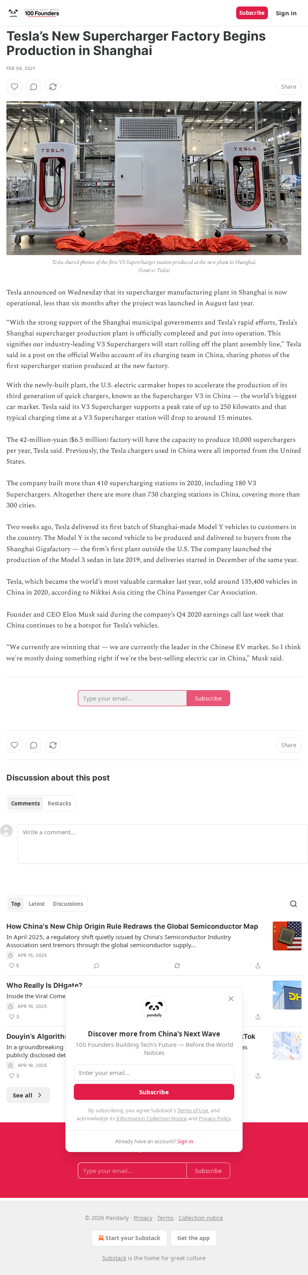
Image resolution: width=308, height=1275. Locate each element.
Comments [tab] (25, 803)
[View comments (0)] (34, 87)
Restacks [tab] (59, 803)
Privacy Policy (215, 1118)
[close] (231, 998)
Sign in (286, 13)
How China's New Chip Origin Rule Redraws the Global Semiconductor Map (132, 926)
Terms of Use (192, 1110)
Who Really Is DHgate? (44, 985)
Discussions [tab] (68, 903)
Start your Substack (132, 1238)
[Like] (14, 87)
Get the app (193, 1238)
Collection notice (200, 1218)
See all (22, 1095)
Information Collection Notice (151, 1118)
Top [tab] (15, 903)
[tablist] (41, 803)
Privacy (143, 1218)
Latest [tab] (36, 903)
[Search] (294, 904)
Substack (114, 1258)
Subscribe (252, 12)
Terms (165, 1218)
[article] (154, 946)
